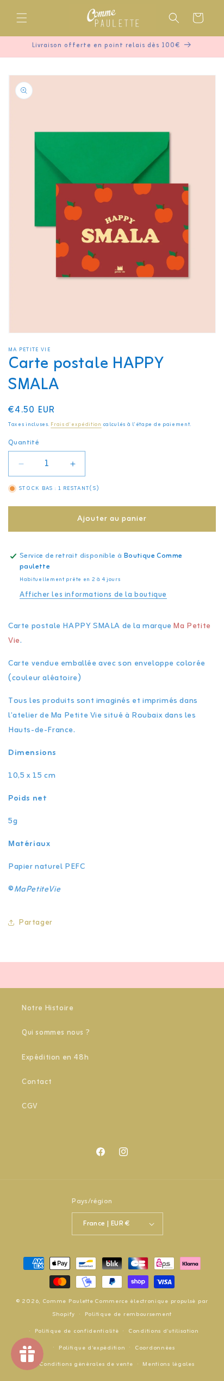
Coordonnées (155, 1348)
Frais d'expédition (76, 424)
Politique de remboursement (128, 1314)
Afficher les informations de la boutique (93, 595)
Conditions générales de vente (86, 1364)
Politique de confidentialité (77, 1331)
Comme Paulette (68, 1301)
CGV (30, 1106)
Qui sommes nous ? (56, 1033)
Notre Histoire (47, 1008)
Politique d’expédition (92, 1348)
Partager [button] (36, 923)
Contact (37, 1082)
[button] (22, 18)
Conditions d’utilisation (163, 1331)
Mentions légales (168, 1364)
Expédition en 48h (55, 1057)
